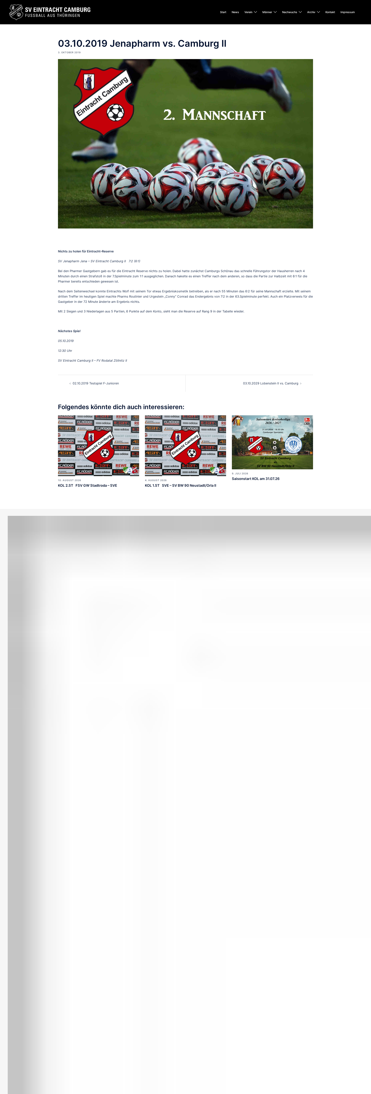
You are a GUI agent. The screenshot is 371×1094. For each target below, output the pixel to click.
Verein (248, 12)
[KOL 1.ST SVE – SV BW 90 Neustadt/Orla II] (185, 445)
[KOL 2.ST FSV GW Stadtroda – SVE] (98, 445)
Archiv (311, 12)
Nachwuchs (289, 12)
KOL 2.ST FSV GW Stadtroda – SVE (87, 485)
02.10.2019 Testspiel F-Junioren (96, 383)
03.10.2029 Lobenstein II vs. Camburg (270, 383)
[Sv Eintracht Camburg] (50, 12)
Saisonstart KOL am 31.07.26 (256, 479)
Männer (267, 12)
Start (223, 12)
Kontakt (330, 12)
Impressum (347, 12)
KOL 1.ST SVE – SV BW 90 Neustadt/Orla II (180, 485)
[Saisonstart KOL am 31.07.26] (272, 442)
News (235, 12)
